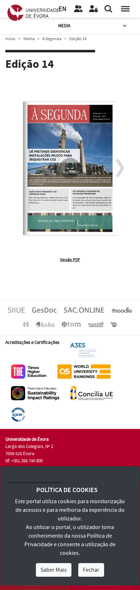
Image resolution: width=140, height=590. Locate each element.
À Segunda (51, 39)
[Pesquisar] (108, 9)
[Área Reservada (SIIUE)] (93, 9)
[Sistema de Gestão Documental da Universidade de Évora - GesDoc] (44, 310)
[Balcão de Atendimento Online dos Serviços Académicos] (84, 310)
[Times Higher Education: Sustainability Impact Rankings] (35, 393)
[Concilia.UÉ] (91, 393)
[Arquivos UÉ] (71, 324)
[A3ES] (83, 349)
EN (62, 9)
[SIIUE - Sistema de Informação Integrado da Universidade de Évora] (16, 310)
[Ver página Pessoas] (78, 9)
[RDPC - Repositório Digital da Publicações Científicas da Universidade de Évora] (26, 324)
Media (64, 26)
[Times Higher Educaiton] (29, 371)
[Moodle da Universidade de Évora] (121, 310)
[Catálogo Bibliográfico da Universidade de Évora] (45, 324)
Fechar (91, 570)
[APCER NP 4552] (18, 414)
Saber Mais (54, 570)
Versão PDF (70, 260)
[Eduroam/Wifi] (95, 324)
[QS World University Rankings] (84, 371)
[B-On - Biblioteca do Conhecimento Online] (114, 324)
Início (10, 39)
